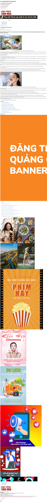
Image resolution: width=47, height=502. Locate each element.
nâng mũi (3, 114)
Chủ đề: (1, 114)
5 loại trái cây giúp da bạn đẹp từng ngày (7, 104)
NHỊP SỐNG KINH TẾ (4, 24)
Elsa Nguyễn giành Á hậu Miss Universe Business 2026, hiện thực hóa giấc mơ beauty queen (10, 213)
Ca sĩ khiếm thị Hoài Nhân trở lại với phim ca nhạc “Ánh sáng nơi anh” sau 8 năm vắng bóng (11, 216)
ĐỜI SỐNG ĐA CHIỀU (4, 22)
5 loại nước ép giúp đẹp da (5, 102)
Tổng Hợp (3, 202)
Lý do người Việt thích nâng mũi (6, 34)
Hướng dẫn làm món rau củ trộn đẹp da (7, 105)
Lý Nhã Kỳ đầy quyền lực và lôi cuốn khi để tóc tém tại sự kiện (8, 206)
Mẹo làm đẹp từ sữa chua (5, 111)
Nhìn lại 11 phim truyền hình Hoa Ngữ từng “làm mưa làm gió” (8, 209)
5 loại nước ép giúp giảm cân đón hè (7, 112)
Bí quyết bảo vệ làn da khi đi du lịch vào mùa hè (8, 108)
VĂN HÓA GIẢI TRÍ (4, 483)
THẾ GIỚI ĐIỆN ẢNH (4, 23)
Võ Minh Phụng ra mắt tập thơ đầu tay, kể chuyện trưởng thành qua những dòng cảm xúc (10, 210)
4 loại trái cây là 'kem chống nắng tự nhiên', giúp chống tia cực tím (11, 109)
